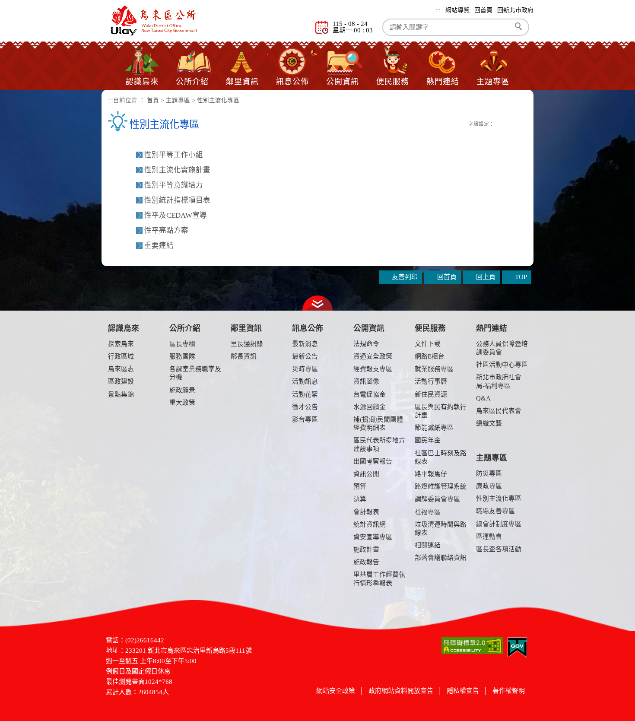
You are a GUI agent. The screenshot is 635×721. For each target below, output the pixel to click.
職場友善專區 (495, 511)
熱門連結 (442, 81)
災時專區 (305, 368)
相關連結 (428, 545)
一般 (509, 124)
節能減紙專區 (434, 427)
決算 (359, 498)
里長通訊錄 (247, 343)
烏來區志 (121, 368)
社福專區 (428, 511)
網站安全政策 (335, 690)
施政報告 (366, 562)
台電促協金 (369, 394)
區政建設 (121, 381)
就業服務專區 (434, 368)
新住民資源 (431, 394)
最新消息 (305, 343)
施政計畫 (366, 549)
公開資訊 (342, 81)
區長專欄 (182, 343)
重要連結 (159, 245)
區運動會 (489, 536)
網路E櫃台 (429, 356)
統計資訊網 (369, 524)
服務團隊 (182, 356)
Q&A (483, 398)
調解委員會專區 (437, 498)
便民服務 (392, 81)
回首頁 (483, 10)
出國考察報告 (372, 461)
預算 (359, 486)
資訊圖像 (366, 381)
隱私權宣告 (463, 690)
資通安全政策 (372, 356)
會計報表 (366, 511)
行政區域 (121, 356)
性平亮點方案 (166, 230)
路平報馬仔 (431, 473)
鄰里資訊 (242, 81)
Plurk (444, 123)
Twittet (453, 123)
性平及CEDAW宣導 (175, 215)
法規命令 (366, 343)
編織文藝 (489, 423)
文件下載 (428, 343)
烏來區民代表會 (498, 410)
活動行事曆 (431, 381)
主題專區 (492, 81)
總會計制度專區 (498, 524)
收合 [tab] (317, 303)
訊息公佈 (292, 81)
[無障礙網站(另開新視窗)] (472, 645)
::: (438, 10)
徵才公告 (305, 406)
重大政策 (182, 402)
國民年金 (428, 440)
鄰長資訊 (244, 356)
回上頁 (485, 276)
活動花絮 (305, 394)
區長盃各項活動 (498, 549)
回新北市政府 (515, 10)
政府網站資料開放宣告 (400, 690)
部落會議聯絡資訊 (441, 557)
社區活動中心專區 (502, 364)
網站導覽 (457, 10)
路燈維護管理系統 (441, 486)
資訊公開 (366, 473)
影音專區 (305, 419)
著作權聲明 (508, 690)
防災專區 (489, 473)
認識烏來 (142, 81)
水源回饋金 (369, 406)
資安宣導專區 (372, 537)
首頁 (153, 100)
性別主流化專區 (218, 100)
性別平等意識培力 (173, 185)
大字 (519, 124)
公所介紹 (192, 81)
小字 (500, 124)
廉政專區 (489, 486)
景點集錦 (121, 394)
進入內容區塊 (19, 4)
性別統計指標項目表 (177, 200)
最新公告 (305, 356)
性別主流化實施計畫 (177, 170)
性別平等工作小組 (173, 155)
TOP (521, 276)
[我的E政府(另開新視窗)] (517, 646)
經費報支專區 (372, 368)
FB (435, 123)
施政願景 (182, 390)
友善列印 (462, 123)
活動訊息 (305, 381)
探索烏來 (121, 343)
